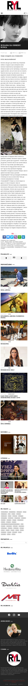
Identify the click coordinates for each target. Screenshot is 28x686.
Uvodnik (15, 532)
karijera (9, 520)
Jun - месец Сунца (6, 241)
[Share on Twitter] (12, 237)
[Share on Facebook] (4, 237)
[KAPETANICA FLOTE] (21, 498)
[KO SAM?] (7, 498)
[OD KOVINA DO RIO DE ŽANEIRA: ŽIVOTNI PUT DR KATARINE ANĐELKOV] (7, 484)
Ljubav (14, 522)
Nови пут (9, 243)
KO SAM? (3, 503)
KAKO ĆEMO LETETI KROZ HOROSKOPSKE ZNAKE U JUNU (10, 396)
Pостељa (4, 244)
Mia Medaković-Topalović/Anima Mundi (10, 524)
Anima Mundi (5, 511)
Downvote (21, 258)
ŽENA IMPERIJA (6, 424)
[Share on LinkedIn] (23, 237)
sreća (13, 530)
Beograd (20, 511)
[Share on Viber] (15, 237)
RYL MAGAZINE (13, 684)
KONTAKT (20, 684)
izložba (3, 520)
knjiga (14, 520)
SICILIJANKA (5, 344)
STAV (9, 288)
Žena (9, 534)
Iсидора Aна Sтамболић (8, 240)
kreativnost (20, 520)
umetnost (4, 532)
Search (26, 542)
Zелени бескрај (19, 245)
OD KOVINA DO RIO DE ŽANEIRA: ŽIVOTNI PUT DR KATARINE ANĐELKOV (7, 491)
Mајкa (3, 243)
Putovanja (4, 528)
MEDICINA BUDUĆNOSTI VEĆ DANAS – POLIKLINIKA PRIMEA (21, 491)
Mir (22, 524)
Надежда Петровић (21, 247)
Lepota (9, 522)
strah (18, 530)
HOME (6, 684)
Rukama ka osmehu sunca (16, 244)
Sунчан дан (10, 245)
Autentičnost (12, 511)
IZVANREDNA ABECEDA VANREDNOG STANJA (12, 316)
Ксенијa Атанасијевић (7, 247)
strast (22, 530)
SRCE (8, 530)
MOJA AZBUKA (5, 290)
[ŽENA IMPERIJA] (14, 410)
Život (14, 534)
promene (22, 526)
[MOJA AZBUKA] (14, 277)
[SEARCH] (26, 13)
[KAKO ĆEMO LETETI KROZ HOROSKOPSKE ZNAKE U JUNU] (14, 383)
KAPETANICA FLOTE (20, 503)
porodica (9, 526)
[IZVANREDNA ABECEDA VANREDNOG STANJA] (14, 303)
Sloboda (16, 528)
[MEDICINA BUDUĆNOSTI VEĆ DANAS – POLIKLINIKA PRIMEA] (21, 484)
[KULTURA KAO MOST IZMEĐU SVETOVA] (14, 470)
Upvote (6, 258)
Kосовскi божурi (18, 241)
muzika (3, 526)
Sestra (3, 245)
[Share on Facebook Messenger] (8, 237)
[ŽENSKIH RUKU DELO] (14, 356)
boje (25, 511)
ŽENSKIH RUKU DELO (7, 370)
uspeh (9, 532)
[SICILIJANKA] (14, 330)
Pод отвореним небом (19, 243)
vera (20, 532)
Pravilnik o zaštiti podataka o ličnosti (10, 680)
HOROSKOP (11, 394)
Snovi (3, 530)
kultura (3, 522)
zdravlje (4, 534)
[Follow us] (24, 13)
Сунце (3, 248)
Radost (10, 528)
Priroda (15, 526)
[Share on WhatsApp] (19, 237)
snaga (22, 528)
